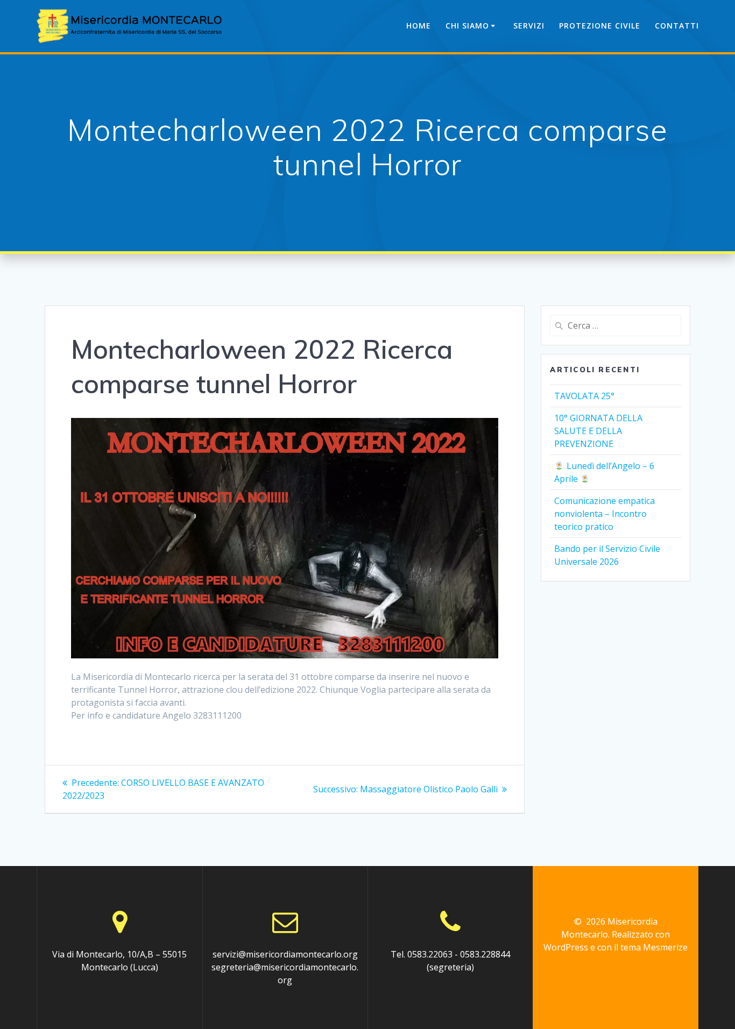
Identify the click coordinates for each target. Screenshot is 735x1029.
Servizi (529, 25)
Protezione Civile (599, 25)
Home (418, 25)
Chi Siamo (467, 25)
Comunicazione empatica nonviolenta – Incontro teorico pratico (604, 514)
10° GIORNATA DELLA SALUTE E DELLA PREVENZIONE (598, 431)
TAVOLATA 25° (584, 396)
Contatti (677, 25)
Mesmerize (665, 947)
